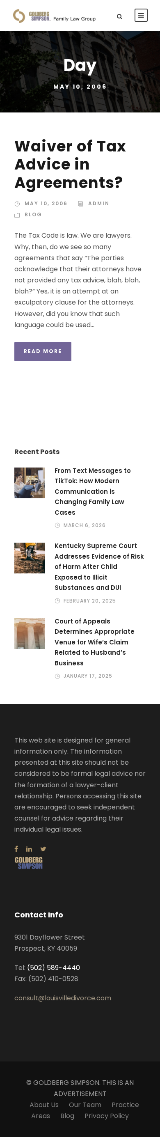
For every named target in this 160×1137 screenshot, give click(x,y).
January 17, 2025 (88, 675)
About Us (44, 1104)
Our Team (85, 1104)
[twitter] (43, 849)
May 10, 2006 (46, 203)
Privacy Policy (107, 1116)
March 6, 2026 (85, 525)
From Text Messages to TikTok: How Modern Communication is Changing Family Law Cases (93, 491)
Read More (43, 351)
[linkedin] (29, 849)
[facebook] (16, 849)
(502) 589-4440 (53, 967)
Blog (33, 214)
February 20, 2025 (90, 600)
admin (99, 203)
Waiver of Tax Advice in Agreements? (70, 164)
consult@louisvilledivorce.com (62, 998)
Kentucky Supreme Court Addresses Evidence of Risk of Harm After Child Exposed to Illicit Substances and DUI (99, 566)
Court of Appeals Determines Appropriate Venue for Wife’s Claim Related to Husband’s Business (95, 642)
